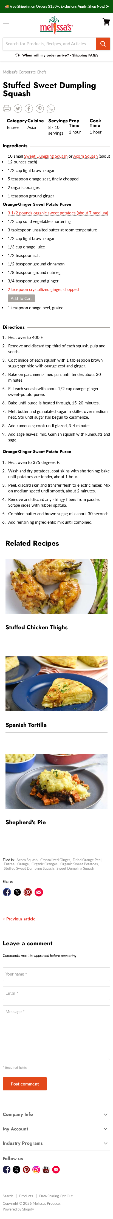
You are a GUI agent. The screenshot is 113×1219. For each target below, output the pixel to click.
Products (26, 1196)
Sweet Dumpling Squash (45, 156)
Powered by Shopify (18, 1209)
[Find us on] (39, 892)
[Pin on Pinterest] (28, 892)
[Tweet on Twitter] (17, 892)
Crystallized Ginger (55, 860)
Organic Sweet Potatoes (79, 864)
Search (8, 1196)
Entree (9, 864)
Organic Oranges (45, 864)
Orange (23, 864)
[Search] (103, 44)
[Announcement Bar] (56, 6)
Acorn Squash (85, 156)
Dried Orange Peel (87, 860)
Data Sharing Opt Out (56, 1196)
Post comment (25, 1083)
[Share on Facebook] (7, 892)
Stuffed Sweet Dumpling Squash (29, 868)
